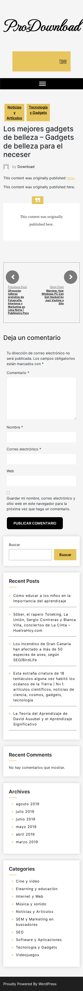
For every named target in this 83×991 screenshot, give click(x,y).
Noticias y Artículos (14, 112)
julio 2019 (25, 811)
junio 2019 (25, 819)
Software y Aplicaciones (39, 939)
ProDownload (41, 25)
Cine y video (28, 881)
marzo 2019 (27, 842)
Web (10, 471)
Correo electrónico (24, 449)
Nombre (15, 427)
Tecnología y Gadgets (38, 110)
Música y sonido (31, 904)
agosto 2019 (27, 804)
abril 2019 (25, 834)
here (70, 178)
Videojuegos (27, 955)
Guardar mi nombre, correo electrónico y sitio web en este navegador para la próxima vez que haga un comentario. (41, 503)
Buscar (14, 544)
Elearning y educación (37, 888)
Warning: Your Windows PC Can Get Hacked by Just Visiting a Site (53, 297)
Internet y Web (29, 896)
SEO (20, 932)
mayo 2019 (26, 826)
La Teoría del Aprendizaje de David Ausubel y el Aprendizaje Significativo (42, 718)
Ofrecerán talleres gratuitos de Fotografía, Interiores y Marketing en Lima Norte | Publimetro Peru (18, 302)
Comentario (18, 372)
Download (26, 166)
